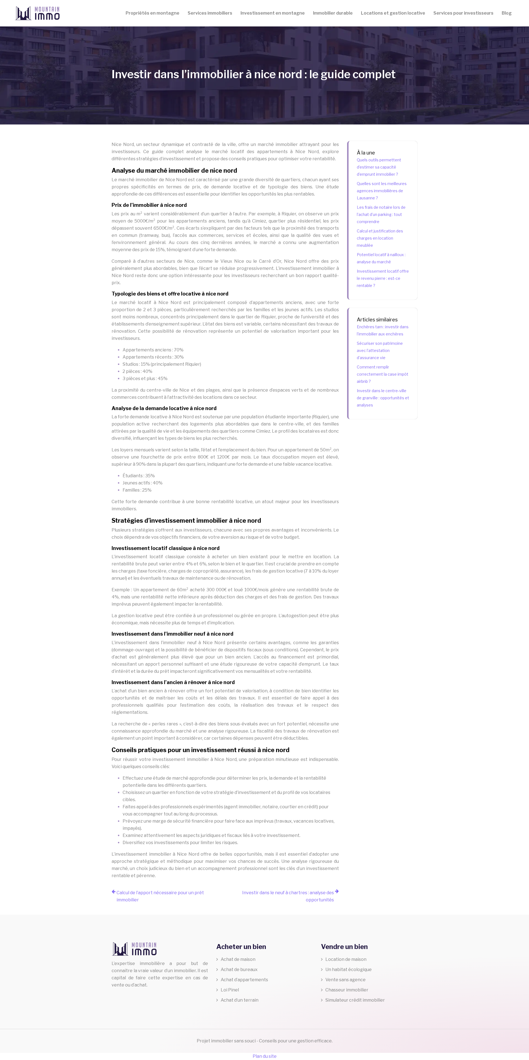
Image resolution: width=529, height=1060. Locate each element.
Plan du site (265, 1056)
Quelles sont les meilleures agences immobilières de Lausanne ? (382, 190)
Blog (507, 13)
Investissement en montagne (273, 13)
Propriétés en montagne (152, 13)
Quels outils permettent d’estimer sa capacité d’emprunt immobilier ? (379, 167)
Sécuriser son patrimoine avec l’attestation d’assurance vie (380, 350)
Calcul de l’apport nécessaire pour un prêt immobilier (160, 896)
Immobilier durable (333, 13)
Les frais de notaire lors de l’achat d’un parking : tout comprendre (381, 214)
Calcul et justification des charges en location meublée (380, 238)
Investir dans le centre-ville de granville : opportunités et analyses (383, 397)
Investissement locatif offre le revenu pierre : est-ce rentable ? (383, 278)
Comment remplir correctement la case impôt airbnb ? (382, 374)
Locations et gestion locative (393, 13)
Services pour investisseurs (463, 13)
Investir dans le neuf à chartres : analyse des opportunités (288, 896)
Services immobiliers (210, 13)
